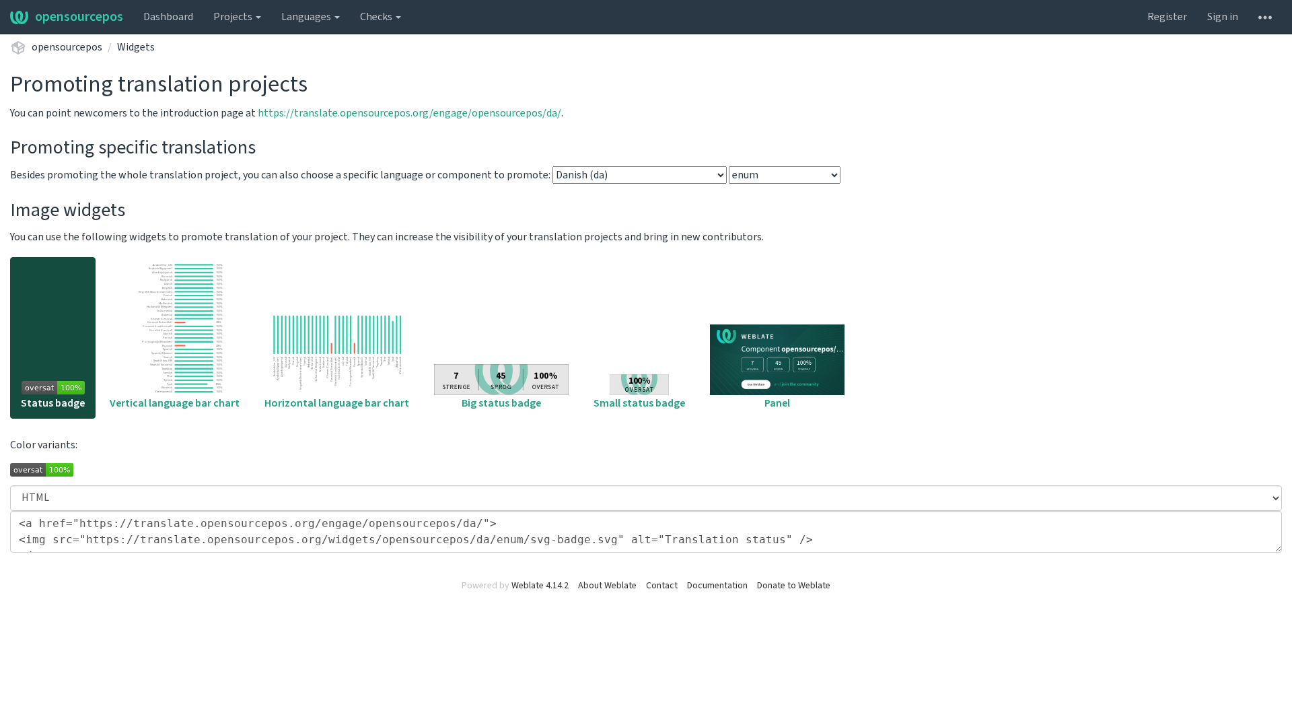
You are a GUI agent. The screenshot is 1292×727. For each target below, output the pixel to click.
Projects (233, 16)
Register (1167, 16)
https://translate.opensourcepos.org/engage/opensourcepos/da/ (409, 113)
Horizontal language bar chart (336, 403)
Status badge (53, 403)
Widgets (136, 47)
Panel (777, 403)
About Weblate (607, 585)
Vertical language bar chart (175, 403)
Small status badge (639, 403)
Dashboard (168, 16)
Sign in (1222, 16)
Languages (307, 16)
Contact (662, 585)
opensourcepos (79, 16)
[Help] (1265, 17)
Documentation (717, 585)
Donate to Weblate (793, 585)
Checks (377, 16)
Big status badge (501, 403)
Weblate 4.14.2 (540, 585)
